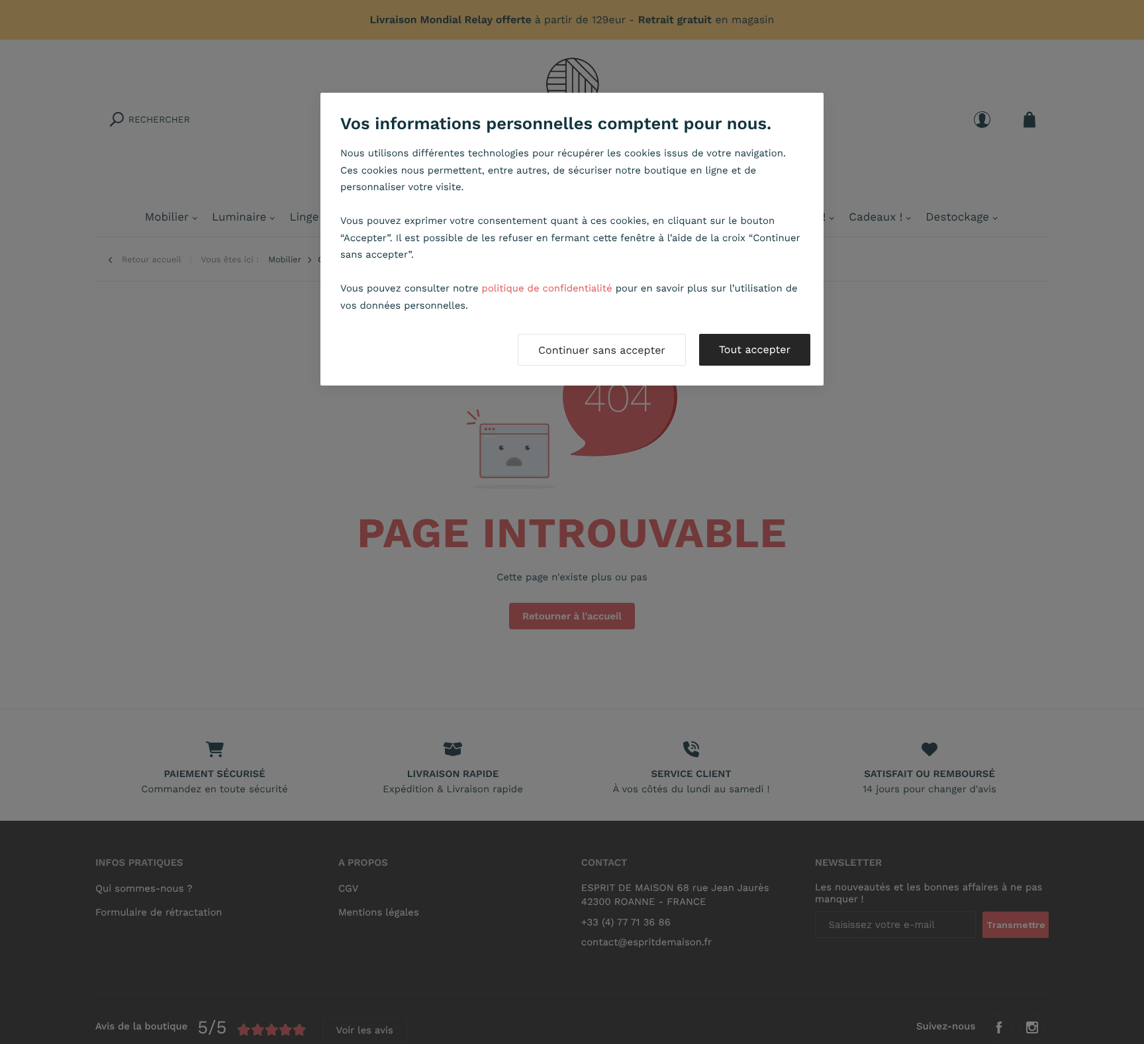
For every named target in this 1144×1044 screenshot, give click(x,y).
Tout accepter (754, 349)
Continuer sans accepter (601, 350)
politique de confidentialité (547, 288)
